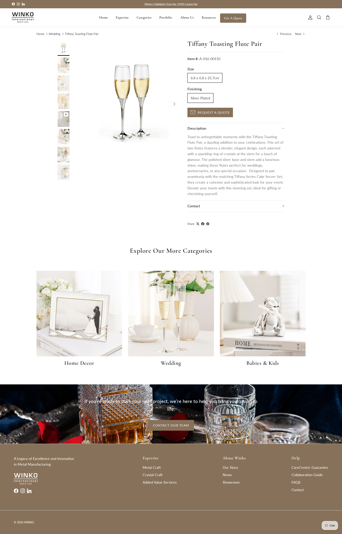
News (227, 475)
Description (196, 128)
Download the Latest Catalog (171, 4)
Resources (209, 17)
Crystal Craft (152, 475)
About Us (187, 17)
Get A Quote (233, 18)
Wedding (54, 34)
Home (103, 17)
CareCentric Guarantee (310, 467)
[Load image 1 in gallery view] (132, 102)
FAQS (296, 482)
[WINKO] (23, 17)
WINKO (29, 522)
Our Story (230, 467)
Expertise (122, 17)
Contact (193, 206)
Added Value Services (160, 482)
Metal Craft (152, 467)
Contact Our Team (171, 425)
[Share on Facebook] (202, 223)
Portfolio (165, 17)
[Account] (309, 17)
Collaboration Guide (307, 475)
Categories (144, 17)
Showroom (231, 482)
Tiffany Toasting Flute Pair (82, 34)
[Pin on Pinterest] (207, 223)
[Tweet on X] (197, 223)
